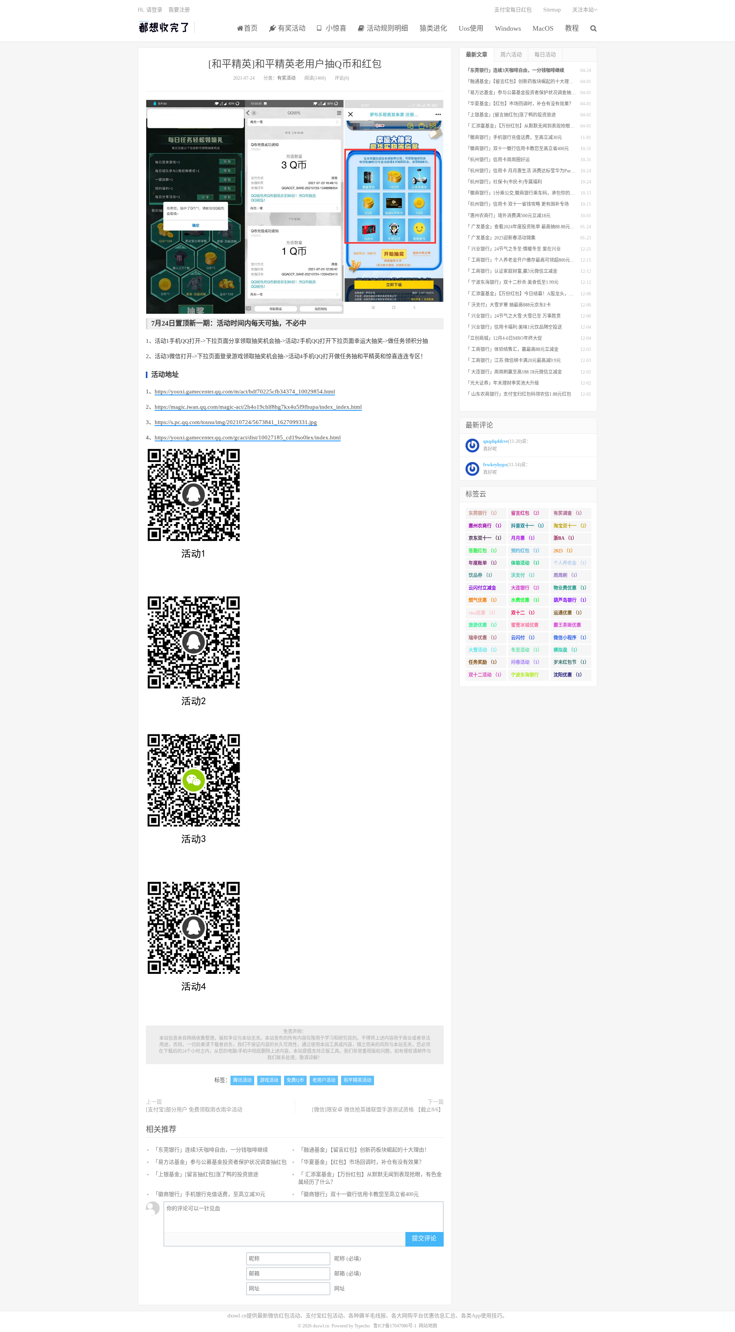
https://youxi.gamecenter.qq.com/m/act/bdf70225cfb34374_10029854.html (245, 391)
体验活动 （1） (526, 563)
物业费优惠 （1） (571, 588)
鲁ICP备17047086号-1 (394, 1326)
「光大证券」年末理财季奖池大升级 (502, 383)
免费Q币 (295, 1080)
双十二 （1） (524, 613)
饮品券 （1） (482, 575)
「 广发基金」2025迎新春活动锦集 (501, 238)
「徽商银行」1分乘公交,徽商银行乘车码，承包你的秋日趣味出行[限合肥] (540, 193)
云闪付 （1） (524, 638)
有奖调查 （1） (569, 513)
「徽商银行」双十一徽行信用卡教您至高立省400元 (358, 1194)
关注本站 (583, 10)
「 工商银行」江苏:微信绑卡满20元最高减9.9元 (513, 360)
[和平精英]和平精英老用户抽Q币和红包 (295, 64)
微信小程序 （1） (571, 638)
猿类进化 (433, 28)
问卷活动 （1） (526, 662)
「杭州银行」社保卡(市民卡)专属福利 (504, 182)
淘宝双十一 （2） (571, 526)
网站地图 (428, 1326)
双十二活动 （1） (486, 675)
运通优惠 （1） (569, 613)
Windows (508, 28)
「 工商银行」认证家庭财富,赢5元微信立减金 (511, 271)
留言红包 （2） (526, 513)
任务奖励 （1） (484, 662)
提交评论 (424, 1238)
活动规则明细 (386, 28)
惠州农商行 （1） (486, 526)
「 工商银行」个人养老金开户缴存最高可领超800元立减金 (525, 260)
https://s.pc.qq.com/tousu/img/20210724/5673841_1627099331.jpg (236, 422)
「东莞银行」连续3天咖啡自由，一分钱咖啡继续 (210, 1150)
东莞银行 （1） (484, 513)
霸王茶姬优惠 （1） (567, 627)
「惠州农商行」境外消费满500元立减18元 (508, 215)
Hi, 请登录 (150, 10)
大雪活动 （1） (484, 650)
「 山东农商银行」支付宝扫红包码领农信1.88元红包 (518, 394)
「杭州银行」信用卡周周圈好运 (498, 159)
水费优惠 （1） (526, 600)
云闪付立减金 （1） (482, 589)
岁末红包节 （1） (571, 662)
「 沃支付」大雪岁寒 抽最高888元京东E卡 (508, 305)
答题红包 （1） (484, 551)
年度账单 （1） (484, 563)
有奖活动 (290, 28)
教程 (572, 28)
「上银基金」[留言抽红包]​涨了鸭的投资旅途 (205, 1174)
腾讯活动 (242, 1080)
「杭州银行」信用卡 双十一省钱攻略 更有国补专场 (517, 204)
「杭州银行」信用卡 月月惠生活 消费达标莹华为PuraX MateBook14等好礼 (540, 171)
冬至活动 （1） (526, 650)
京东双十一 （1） (486, 538)
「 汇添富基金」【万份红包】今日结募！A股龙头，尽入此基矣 (529, 294)
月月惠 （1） (524, 538)
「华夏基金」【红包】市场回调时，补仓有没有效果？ (361, 1162)
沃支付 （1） (524, 575)
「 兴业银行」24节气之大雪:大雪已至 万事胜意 (513, 316)
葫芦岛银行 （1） (571, 600)
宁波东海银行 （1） (525, 676)
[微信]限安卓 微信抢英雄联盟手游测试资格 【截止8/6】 (378, 1109)
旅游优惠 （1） (484, 625)
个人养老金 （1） (571, 563)
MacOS (543, 28)
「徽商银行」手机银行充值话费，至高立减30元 (209, 1194)
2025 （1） (564, 551)
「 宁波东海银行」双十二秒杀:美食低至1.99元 (512, 282)
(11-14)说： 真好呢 (506, 468)
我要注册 (179, 10)
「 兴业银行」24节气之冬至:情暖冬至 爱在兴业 (513, 249)
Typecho (362, 1326)
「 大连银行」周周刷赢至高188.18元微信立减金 (514, 372)
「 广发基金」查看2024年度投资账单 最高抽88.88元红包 (522, 226)
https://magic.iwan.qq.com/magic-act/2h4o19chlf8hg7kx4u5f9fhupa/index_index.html (258, 407)
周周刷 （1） (567, 575)
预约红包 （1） (526, 551)
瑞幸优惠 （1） (484, 638)
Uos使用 (471, 28)
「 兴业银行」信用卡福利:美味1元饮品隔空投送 (514, 327)
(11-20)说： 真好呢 (507, 445)
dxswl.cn (321, 1326)
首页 (251, 28)
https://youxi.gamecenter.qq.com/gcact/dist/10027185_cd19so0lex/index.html (248, 437)
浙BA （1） (565, 538)
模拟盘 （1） (567, 650)
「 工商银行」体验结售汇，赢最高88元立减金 (512, 349)
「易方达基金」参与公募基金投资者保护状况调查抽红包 (220, 1162)
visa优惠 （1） (483, 613)
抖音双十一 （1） (529, 526)
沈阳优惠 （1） (569, 675)
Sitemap (552, 10)
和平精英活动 (357, 1080)
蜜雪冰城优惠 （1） (525, 627)
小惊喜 (335, 28)
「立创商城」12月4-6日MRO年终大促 (504, 338)
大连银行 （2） (526, 588)
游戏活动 (269, 1080)
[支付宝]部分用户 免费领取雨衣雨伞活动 (194, 1109)
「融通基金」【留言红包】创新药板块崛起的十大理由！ (364, 1150)
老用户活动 (323, 1080)
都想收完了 (164, 27)
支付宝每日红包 (513, 10)
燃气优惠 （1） (484, 600)
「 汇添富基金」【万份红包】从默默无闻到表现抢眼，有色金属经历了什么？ (543, 126)
